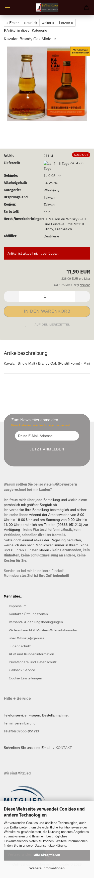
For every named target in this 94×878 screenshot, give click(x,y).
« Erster (12, 23)
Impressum (18, 606)
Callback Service (22, 670)
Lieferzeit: (12, 163)
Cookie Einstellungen (25, 678)
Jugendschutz (20, 646)
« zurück (30, 23)
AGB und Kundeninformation (31, 654)
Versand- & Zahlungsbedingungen (36, 622)
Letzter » (66, 23)
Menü (7, 7)
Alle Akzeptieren (47, 855)
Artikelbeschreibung (25, 353)
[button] (11, 296)
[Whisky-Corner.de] (47, 7)
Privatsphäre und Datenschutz (33, 662)
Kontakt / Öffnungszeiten (28, 614)
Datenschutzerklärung (50, 845)
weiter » (48, 23)
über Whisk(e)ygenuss (26, 638)
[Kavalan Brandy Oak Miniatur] (46, 84)
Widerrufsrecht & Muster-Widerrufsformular (43, 630)
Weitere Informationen (47, 868)
